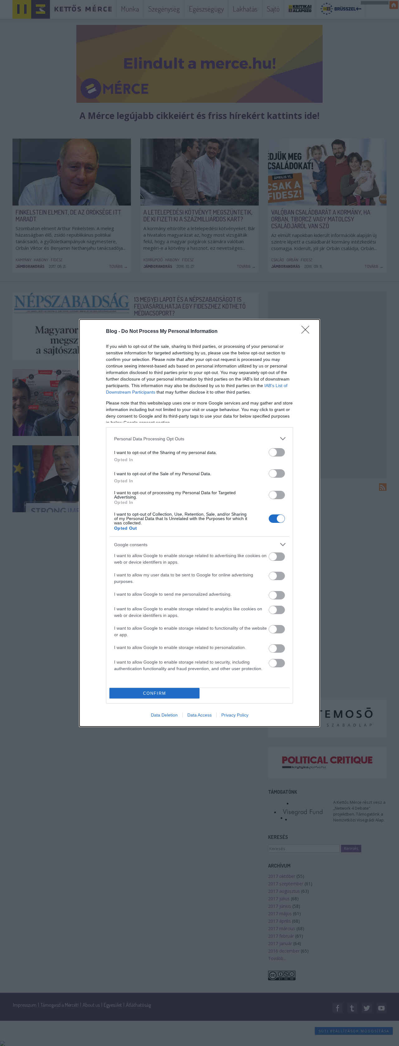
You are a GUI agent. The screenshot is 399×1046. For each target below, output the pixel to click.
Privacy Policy (234, 714)
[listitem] (199, 438)
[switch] (277, 452)
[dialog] (199, 523)
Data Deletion (164, 714)
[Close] (307, 332)
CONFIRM (154, 693)
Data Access (199, 714)
